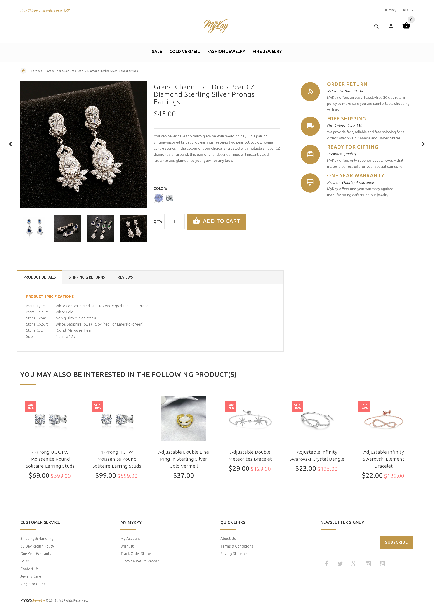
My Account (130, 538)
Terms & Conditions (236, 546)
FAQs (24, 561)
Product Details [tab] (40, 277)
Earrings (36, 70)
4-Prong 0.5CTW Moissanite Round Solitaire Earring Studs (50, 459)
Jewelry (32, 600)
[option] (34, 228)
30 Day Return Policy (37, 546)
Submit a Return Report (139, 561)
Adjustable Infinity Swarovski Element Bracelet (383, 459)
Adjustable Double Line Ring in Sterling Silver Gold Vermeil (183, 459)
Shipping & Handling (36, 538)
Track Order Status (136, 554)
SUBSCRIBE (396, 542)
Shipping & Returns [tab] (87, 277)
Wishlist (127, 546)
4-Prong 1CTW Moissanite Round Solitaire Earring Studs (117, 459)
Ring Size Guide (32, 584)
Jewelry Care (30, 576)
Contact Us (29, 569)
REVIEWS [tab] (125, 277)
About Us (228, 538)
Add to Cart (221, 221)
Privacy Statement (235, 554)
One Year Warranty (35, 554)
